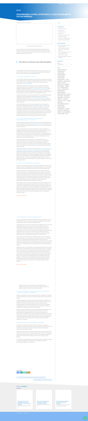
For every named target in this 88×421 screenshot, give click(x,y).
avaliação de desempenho (61, 74)
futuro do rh (69, 94)
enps (58, 87)
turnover (67, 113)
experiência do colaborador (62, 94)
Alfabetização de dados (61, 71)
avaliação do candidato (61, 77)
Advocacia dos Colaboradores (62, 69)
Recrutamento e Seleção (62, 36)
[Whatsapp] (23, 372)
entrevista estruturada (65, 89)
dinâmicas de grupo (44, 97)
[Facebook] (17, 372)
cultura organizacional (67, 81)
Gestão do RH (60, 33)
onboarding (68, 100)
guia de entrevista (67, 97)
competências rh (60, 81)
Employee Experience (61, 31)
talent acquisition (60, 110)
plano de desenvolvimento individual (63, 103)
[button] (85, 418)
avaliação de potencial (61, 76)
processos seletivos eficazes (27, 83)
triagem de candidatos (61, 113)
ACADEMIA (66, 3)
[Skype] (25, 372)
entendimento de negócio (64, 87)
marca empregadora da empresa (39, 88)
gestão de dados (66, 95)
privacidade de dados (61, 105)
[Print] (29, 372)
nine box (64, 100)
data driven (64, 82)
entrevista (59, 89)
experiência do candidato (61, 92)
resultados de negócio (61, 108)
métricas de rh (60, 100)
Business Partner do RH (61, 79)
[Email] (27, 372)
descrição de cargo (60, 84)
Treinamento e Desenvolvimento (63, 39)
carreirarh (67, 79)
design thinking (67, 84)
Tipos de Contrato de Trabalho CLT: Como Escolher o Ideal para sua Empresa (64, 49)
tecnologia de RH (66, 110)
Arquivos (58, 63)
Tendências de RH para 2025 (63, 54)
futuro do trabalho (60, 95)
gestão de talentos (60, 97)
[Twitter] (19, 372)
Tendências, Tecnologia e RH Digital (64, 38)
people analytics (60, 102)
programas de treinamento (37, 123)
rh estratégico (67, 108)
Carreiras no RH (28, 22)
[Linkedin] (21, 372)
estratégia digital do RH (61, 90)
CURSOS (60, 3)
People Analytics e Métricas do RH (64, 35)
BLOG (70, 3)
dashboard (59, 82)
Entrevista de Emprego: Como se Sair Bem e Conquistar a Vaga (43, 402)
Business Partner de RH (62, 28)
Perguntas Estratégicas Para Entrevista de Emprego (62, 402)
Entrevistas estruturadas (35, 97)
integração (41, 105)
